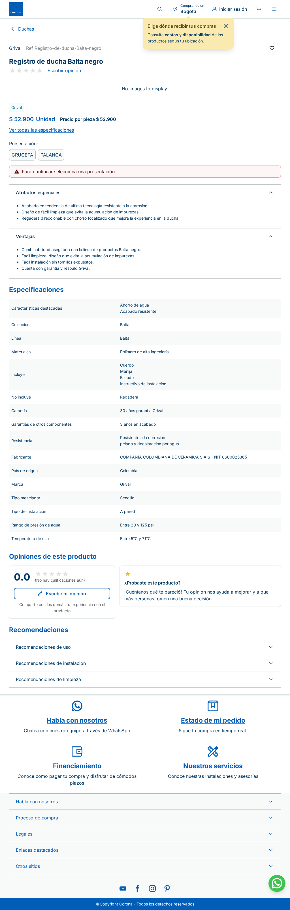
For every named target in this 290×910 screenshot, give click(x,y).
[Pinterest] (167, 888)
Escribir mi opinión (66, 593)
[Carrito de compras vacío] (258, 9)
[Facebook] (138, 888)
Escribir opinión (64, 70)
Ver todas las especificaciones (41, 130)
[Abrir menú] (274, 9)
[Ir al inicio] (16, 9)
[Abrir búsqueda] (160, 9)
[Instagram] (152, 888)
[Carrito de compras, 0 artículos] (258, 9)
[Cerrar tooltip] (225, 26)
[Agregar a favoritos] (272, 48)
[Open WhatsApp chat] (276, 883)
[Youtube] (123, 888)
